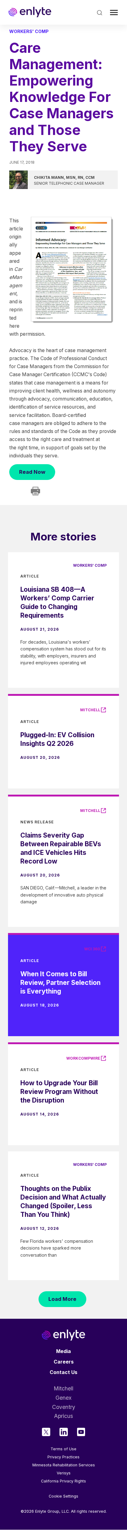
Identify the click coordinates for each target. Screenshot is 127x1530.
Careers (64, 1362)
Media (63, 1351)
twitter (46, 1432)
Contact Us (63, 1372)
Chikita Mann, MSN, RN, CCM (64, 177)
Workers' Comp (29, 31)
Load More (62, 1299)
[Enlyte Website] (63, 1335)
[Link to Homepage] (30, 12)
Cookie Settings (63, 1496)
